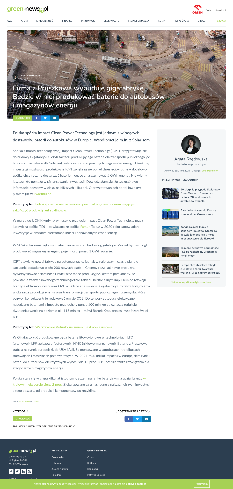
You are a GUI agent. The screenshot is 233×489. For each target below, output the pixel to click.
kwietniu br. (42, 194)
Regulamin (93, 469)
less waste (111, 21)
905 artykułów (210, 170)
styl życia (182, 21)
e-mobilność (44, 21)
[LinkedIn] (23, 471)
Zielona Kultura (60, 469)
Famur (85, 227)
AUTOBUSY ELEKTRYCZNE (40, 426)
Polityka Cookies (96, 475)
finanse (67, 21)
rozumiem (201, 484)
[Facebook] (11, 471)
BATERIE (22, 426)
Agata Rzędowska (31, 75)
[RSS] (29, 471)
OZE (9, 21)
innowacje (88, 21)
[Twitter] (17, 471)
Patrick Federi (24, 401)
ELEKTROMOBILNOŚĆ (64, 426)
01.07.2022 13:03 (29, 78)
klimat (162, 21)
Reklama (91, 463)
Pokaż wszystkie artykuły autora (191, 282)
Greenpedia (57, 457)
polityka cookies (136, 484)
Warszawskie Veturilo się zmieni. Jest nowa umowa (73, 327)
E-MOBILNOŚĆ (23, 118)
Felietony (56, 463)
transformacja (138, 21)
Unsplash (36, 401)
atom (24, 21)
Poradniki (56, 475)
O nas (201, 21)
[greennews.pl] (34, 9)
